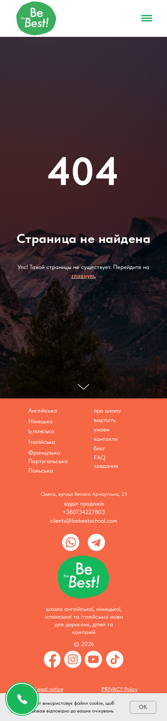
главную (83, 455)
